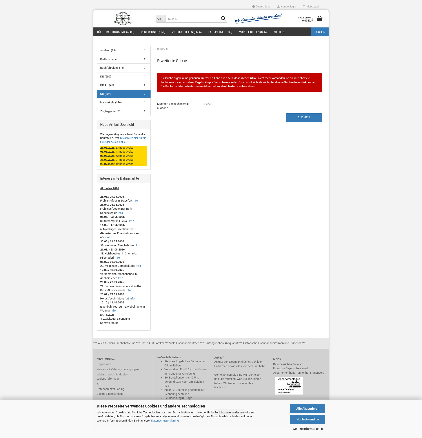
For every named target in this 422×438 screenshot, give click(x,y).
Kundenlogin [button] (288, 6)
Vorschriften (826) (253, 32)
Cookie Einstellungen (110, 393)
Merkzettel (312, 6)
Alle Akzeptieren (307, 408)
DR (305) (105, 94)
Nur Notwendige (307, 419)
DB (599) (105, 76)
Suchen (320, 32)
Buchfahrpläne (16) (112, 67)
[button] (261, 6)
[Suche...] (223, 19)
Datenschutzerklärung (165, 420)
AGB (99, 384)
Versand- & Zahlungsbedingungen (118, 369)
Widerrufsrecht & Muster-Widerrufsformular (112, 376)
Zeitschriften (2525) (187, 32)
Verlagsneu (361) (153, 32)
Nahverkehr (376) (111, 102)
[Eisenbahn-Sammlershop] (123, 18)
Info (135, 200)
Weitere (279, 32)
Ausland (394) (109, 50)
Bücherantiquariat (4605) (115, 32)
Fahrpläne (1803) (220, 32)
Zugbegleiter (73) (111, 111)
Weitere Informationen (308, 429)
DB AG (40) (107, 85)
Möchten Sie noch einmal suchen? (173, 106)
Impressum (104, 364)
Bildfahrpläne (108, 59)
